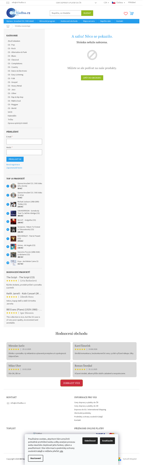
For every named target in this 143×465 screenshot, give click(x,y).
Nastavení (35, 458)
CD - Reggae (13, 104)
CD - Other (12, 93)
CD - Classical (13, 59)
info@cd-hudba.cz (18, 403)
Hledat (87, 13)
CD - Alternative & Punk (17, 52)
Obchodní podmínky (82, 413)
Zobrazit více (71, 383)
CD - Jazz (11, 89)
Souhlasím (107, 440)
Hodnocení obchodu (71, 333)
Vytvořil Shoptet (130, 459)
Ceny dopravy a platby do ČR (68, 3)
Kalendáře (12, 115)
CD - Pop (11, 45)
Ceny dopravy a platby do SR (86, 406)
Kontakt (77, 420)
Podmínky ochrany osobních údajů (88, 416)
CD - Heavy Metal (15, 85)
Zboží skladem (14, 41)
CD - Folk (11, 78)
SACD (10, 112)
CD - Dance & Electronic (17, 71)
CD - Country (13, 67)
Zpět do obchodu (92, 77)
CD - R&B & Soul (14, 101)
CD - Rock (12, 48)
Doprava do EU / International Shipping (90, 409)
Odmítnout (90, 440)
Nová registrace (13, 164)
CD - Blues (12, 56)
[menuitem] (20, 21)
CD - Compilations (15, 63)
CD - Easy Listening (15, 74)
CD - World (12, 108)
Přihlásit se (15, 159)
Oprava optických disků (18, 123)
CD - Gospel (12, 82)
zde (61, 451)
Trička (10, 119)
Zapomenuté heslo (14, 168)
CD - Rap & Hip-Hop (15, 97)
